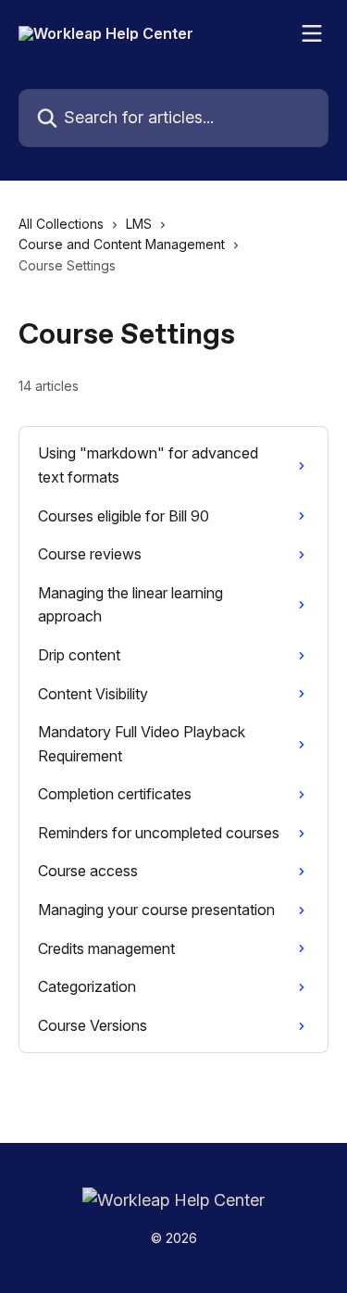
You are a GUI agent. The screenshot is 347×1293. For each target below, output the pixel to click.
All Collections (61, 224)
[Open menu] (311, 33)
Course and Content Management (122, 244)
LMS (139, 224)
